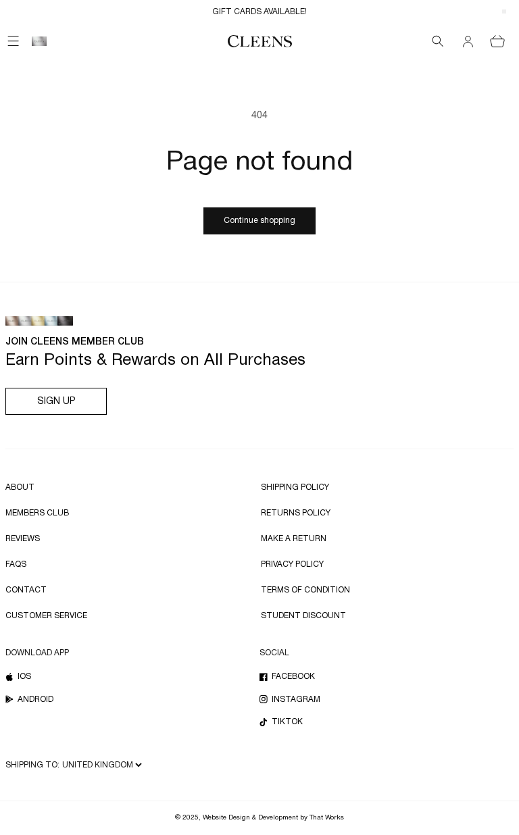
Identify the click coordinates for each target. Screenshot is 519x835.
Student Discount (303, 615)
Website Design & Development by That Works (273, 818)
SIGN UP (56, 401)
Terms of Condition (305, 590)
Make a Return (293, 538)
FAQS (15, 564)
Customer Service (46, 615)
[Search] (438, 41)
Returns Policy (295, 513)
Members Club (37, 513)
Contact (26, 590)
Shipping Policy (295, 487)
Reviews (22, 538)
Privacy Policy (292, 564)
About (19, 487)
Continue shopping (259, 220)
